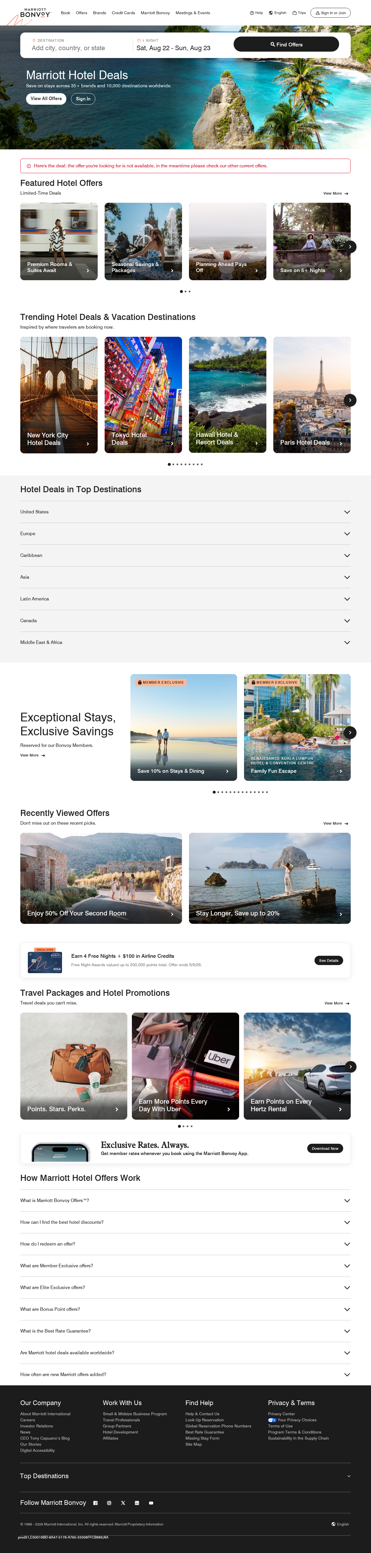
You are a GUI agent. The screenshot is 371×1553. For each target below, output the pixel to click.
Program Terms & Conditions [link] (294, 1432)
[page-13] (263, 792)
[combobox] (80, 45)
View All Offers (46, 98)
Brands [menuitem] (99, 12)
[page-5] (185, 464)
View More (332, 193)
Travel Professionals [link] (121, 1420)
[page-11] (255, 792)
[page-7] (193, 464)
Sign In (83, 99)
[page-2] (185, 291)
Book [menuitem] (65, 12)
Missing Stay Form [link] (202, 1438)
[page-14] (267, 792)
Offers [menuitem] (81, 12)
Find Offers (290, 44)
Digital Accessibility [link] (37, 1450)
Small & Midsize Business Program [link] (135, 1413)
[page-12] (259, 792)
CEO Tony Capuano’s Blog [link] (45, 1438)
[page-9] (202, 464)
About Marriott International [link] (45, 1413)
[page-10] (251, 792)
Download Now (325, 1148)
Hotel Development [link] (120, 1432)
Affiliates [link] (110, 1438)
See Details (329, 960)
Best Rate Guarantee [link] (205, 1432)
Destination (51, 40)
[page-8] (198, 464)
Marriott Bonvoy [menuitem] (155, 12)
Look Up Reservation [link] (205, 1420)
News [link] (25, 1432)
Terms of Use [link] (280, 1426)
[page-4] (181, 464)
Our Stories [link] (30, 1444)
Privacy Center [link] (281, 1413)
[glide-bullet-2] (187, 1126)
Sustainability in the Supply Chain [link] (298, 1438)
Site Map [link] (194, 1444)
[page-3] (189, 291)
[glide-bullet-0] (179, 1126)
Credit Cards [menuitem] (123, 12)
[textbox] (80, 48)
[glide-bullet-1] (183, 1126)
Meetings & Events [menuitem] (193, 12)
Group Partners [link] (117, 1426)
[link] (255, 12)
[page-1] (181, 291)
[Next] (351, 1067)
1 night (150, 40)
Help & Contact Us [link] (202, 1413)
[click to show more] (350, 246)
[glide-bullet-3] (191, 1126)
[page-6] (189, 464)
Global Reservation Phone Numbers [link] (218, 1426)
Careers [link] (27, 1420)
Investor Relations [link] (36, 1426)
